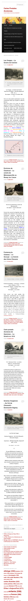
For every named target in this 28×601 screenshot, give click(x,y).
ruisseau (11, 322)
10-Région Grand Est (13, 159)
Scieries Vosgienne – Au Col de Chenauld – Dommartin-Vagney (11, 404)
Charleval (9, 243)
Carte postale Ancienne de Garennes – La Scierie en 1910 (9, 332)
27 (4, 243)
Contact (10, 25)
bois (4, 161)
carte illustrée (16, 577)
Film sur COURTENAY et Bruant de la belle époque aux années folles (12, 44)
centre (19, 584)
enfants (13, 243)
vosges (5, 162)
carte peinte (8, 579)
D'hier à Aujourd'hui (13, 588)
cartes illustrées (11, 581)
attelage (9, 571)
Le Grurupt (17, 321)
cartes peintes (10, 584)
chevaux (13, 586)
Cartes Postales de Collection (10, 546)
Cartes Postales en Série (9, 548)
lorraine (14, 161)
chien (19, 586)
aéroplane (13, 573)
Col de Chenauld (12, 518)
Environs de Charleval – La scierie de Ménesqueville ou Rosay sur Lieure (10, 172)
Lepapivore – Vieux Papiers (10, 562)
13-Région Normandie (13, 242)
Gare (15, 597)
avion (6, 573)
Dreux (5, 393)
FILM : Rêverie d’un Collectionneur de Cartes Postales (13, 29)
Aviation (19, 571)
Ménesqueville (11, 245)
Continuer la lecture (8, 315)
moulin (10, 395)
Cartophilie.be (7, 550)
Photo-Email (6, 322)
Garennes (19, 393)
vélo (21, 519)
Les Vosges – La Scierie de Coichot (10, 61)
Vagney (18, 519)
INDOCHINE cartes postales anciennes (12, 554)
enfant (6, 591)
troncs (15, 519)
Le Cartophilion (7, 559)
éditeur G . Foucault (11, 393)
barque (19, 573)
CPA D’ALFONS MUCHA (9, 51)
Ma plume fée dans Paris (9, 563)
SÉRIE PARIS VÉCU (18, 48)
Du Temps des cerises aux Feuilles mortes (13, 551)
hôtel (12, 598)
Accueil (5, 25)
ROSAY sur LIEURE (19, 245)
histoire (6, 598)
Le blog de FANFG (8, 557)
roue (13, 395)
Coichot (7, 161)
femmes (11, 161)
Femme (16, 594)
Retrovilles (6, 565)
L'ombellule (6, 556)
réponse (9, 246)
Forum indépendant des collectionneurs (13, 553)
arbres (5, 518)
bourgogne (14, 575)
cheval (6, 586)
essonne (7, 594)
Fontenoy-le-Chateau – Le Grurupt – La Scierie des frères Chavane (11, 255)
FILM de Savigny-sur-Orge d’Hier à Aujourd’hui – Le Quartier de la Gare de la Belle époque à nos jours (13, 36)
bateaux (6, 575)
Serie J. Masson (19, 322)
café (7, 577)
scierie (22, 161)
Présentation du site (8, 48)
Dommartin (18, 518)
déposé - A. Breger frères (11, 319)
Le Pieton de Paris (8, 560)
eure (16, 243)
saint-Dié (19, 161)
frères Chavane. (11, 321)
